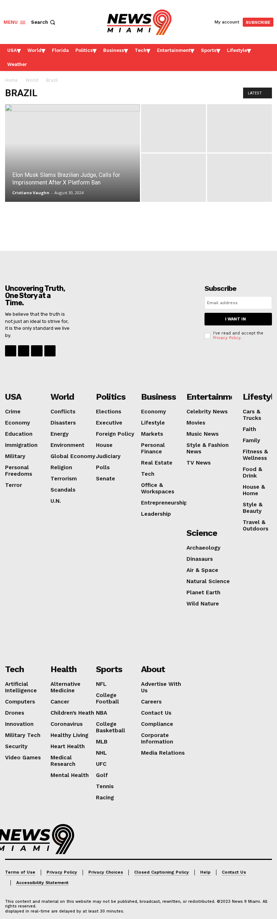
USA (13, 397)
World (32, 80)
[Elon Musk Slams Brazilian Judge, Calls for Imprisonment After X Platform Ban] (72, 152)
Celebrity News (207, 411)
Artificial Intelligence (21, 687)
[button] (44, 22)
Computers (20, 701)
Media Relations (163, 753)
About (153, 669)
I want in (235, 319)
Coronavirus (66, 724)
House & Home (254, 490)
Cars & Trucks (252, 414)
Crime (13, 411)
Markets (152, 434)
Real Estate (156, 463)
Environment (67, 445)
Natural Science (208, 581)
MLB (101, 741)
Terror (13, 485)
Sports (109, 669)
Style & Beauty (253, 507)
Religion (61, 467)
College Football (107, 698)
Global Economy (72, 456)
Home (11, 80)
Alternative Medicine (65, 687)
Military (15, 456)
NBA (101, 713)
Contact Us (156, 713)
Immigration (21, 445)
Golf (102, 775)
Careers (151, 701)
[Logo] (36, 839)
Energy (59, 434)
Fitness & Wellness (255, 454)
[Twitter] (50, 350)
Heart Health (67, 746)
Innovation (19, 724)
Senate (105, 478)
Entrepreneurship (164, 503)
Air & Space (202, 570)
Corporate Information (157, 738)
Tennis (105, 786)
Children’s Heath (72, 713)
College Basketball (110, 727)
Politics (111, 397)
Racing (105, 797)
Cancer (59, 701)
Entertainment (214, 397)
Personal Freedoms (18, 470)
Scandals (62, 490)
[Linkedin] (36, 350)
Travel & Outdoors (255, 525)
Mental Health (69, 775)
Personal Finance (153, 448)
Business (158, 397)
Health (63, 669)
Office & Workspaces (157, 488)
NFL (101, 684)
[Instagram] (23, 350)
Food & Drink (252, 472)
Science (201, 533)
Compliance (157, 724)
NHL (101, 753)
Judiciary (108, 456)
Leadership (156, 514)
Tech (147, 474)
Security (16, 746)
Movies (195, 422)
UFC (101, 764)
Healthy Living (69, 735)
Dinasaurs (199, 559)
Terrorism (63, 478)
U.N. (55, 501)
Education (18, 434)
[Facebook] (10, 350)
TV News (198, 463)
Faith (249, 429)
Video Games (23, 757)
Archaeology (203, 548)
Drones (14, 713)
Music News (202, 434)
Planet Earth (203, 592)
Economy (17, 422)
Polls (103, 467)
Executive (109, 422)
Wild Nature (202, 603)
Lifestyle (153, 422)
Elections (108, 411)
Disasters (63, 422)
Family (251, 440)
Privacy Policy (226, 338)
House (104, 445)
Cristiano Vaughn (30, 192)
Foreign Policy (115, 434)
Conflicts (62, 411)
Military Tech (22, 735)
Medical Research (62, 760)
